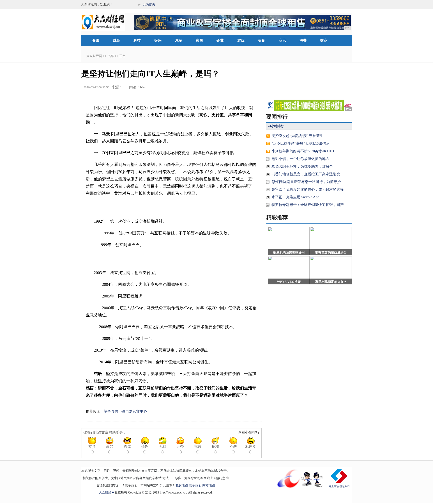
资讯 (95, 40)
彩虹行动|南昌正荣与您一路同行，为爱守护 (306, 182)
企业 (220, 40)
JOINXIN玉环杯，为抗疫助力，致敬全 (302, 166)
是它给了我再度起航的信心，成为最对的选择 (308, 189)
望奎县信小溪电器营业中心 (125, 411)
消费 (303, 40)
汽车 (178, 40)
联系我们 (195, 485)
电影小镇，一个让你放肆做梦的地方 (300, 159)
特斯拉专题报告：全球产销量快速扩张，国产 (308, 205)
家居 (199, 40)
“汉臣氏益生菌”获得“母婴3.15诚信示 (300, 143)
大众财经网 (94, 56)
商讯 (282, 40)
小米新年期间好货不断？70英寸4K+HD (303, 151)
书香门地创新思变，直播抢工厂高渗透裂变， (308, 174)
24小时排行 (276, 126)
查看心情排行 (249, 432)
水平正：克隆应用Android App (295, 197)
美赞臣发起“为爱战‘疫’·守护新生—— (301, 136)
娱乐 (157, 40)
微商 (323, 40)
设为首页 (149, 4)
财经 (116, 40)
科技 (137, 40)
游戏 (240, 40)
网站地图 (208, 485)
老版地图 (181, 485)
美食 (261, 40)
